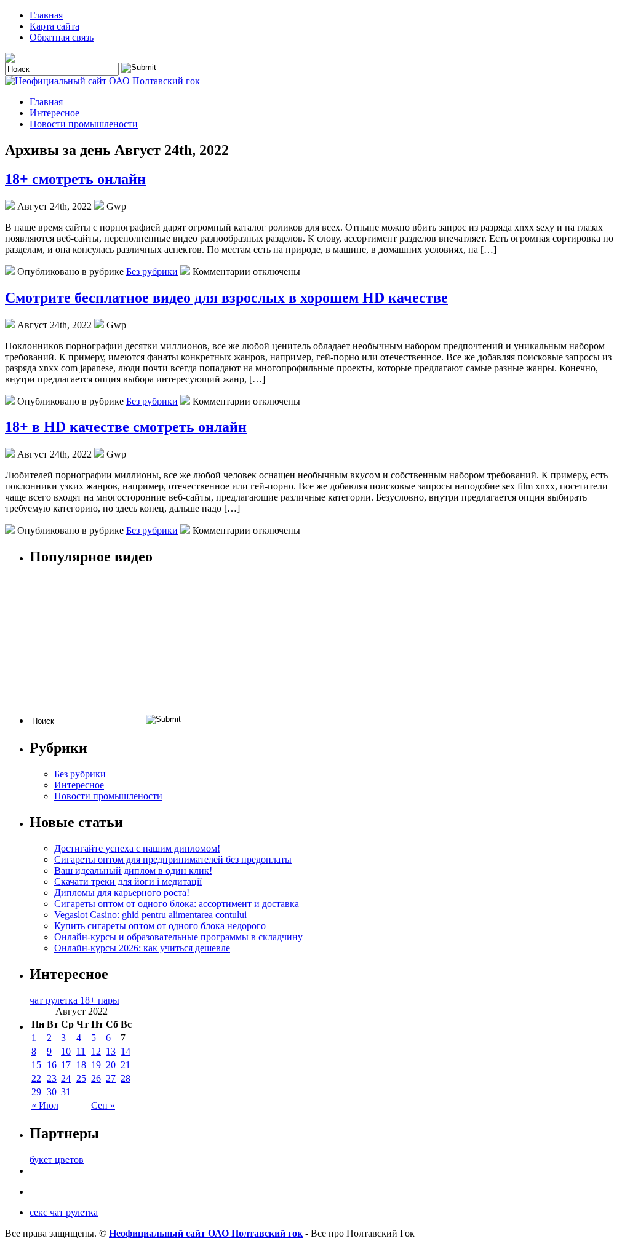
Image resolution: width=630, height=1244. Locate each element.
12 (96, 1051)
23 (52, 1078)
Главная (46, 15)
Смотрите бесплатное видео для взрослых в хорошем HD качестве (226, 298)
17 (66, 1065)
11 (81, 1051)
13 (111, 1051)
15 (36, 1065)
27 (111, 1078)
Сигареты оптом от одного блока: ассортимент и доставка (176, 903)
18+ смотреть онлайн (75, 179)
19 (96, 1065)
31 (66, 1092)
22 (36, 1078)
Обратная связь (62, 37)
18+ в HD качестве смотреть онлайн (126, 427)
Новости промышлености (84, 124)
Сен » (103, 1105)
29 (36, 1092)
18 (81, 1065)
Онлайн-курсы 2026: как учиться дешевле (142, 948)
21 (125, 1065)
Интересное (54, 113)
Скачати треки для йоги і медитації (128, 881)
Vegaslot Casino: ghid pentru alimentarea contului (150, 914)
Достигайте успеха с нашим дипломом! (137, 848)
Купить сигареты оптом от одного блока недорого (160, 926)
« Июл (44, 1105)
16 (52, 1065)
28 (125, 1078)
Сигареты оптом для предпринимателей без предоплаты (173, 859)
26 (96, 1078)
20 (111, 1065)
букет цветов (57, 1159)
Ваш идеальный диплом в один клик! (133, 870)
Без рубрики (152, 271)
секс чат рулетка (64, 1212)
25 (81, 1078)
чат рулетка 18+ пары (74, 1000)
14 (125, 1051)
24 (66, 1078)
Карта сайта (54, 26)
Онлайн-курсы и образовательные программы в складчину (178, 937)
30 (52, 1092)
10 (66, 1051)
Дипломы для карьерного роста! (121, 892)
